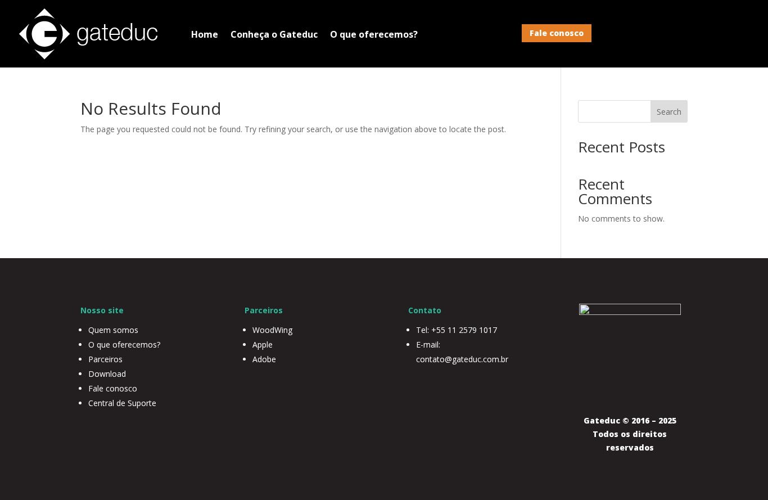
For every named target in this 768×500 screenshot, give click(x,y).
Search (669, 111)
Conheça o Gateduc (274, 34)
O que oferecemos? (374, 34)
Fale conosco (557, 33)
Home (204, 34)
